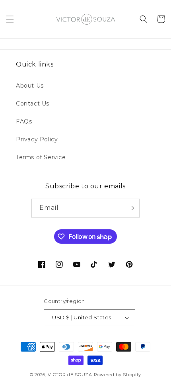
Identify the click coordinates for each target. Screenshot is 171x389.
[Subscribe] (131, 208)
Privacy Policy (37, 139)
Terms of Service (41, 157)
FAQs (24, 121)
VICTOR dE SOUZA (70, 374)
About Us (30, 85)
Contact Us (32, 103)
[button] (10, 19)
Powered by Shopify (118, 374)
